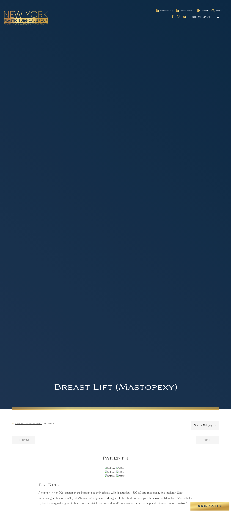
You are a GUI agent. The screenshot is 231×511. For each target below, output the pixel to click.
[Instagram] (178, 16)
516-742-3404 (201, 16)
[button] (202, 10)
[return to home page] (18, 11)
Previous (24, 439)
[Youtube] (184, 16)
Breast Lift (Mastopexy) (28, 423)
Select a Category (203, 425)
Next (206, 439)
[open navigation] (216, 16)
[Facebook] (172, 16)
